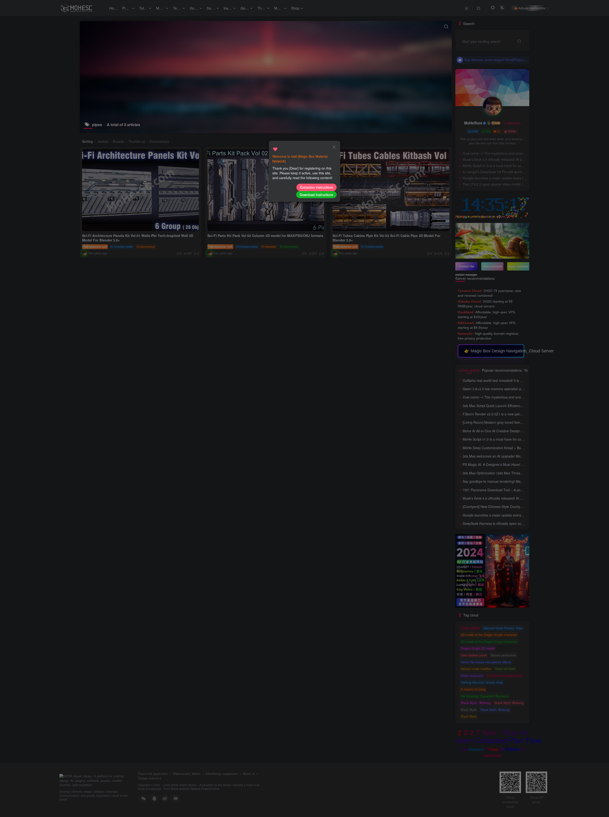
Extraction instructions (316, 187)
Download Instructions (316, 194)
